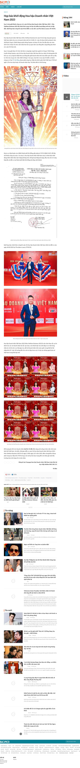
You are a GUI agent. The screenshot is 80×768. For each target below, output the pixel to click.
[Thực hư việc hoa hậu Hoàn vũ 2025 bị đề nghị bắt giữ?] (12, 491)
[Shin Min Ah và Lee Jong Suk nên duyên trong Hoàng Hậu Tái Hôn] (13, 652)
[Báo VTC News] (26, 635)
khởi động (7, 480)
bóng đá (2, 751)
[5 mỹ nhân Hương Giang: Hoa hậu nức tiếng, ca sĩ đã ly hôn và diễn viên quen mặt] (13, 667)
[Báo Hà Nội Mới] (72, 127)
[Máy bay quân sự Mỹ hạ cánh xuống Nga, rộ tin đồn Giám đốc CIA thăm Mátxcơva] (67, 66)
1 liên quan (22, 33)
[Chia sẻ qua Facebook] (5, 462)
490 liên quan (30, 595)
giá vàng (62, 747)
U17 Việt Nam (58, 749)
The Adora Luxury (23, 477)
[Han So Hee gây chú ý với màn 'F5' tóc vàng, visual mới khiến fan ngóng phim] (13, 519)
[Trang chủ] (5, 2)
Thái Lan (64, 749)
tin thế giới (48, 745)
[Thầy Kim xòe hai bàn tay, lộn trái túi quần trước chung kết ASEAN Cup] (67, 116)
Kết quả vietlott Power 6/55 (16, 751)
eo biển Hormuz (46, 749)
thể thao (52, 749)
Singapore (57, 747)
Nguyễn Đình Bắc (75, 745)
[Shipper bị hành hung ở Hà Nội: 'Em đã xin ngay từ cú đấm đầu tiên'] (67, 97)
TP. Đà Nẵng (16, 60)
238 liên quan (76, 119)
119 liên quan (32, 617)
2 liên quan (76, 137)
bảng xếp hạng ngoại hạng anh (64, 751)
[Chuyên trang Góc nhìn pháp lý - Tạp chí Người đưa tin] (5, 502)
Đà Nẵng (15, 474)
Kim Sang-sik (30, 751)
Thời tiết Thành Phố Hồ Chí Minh (64, 745)
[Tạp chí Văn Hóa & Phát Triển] (7, 33)
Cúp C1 (9, 745)
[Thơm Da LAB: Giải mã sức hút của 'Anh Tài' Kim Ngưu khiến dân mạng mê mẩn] (13, 729)
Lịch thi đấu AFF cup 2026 (6, 747)
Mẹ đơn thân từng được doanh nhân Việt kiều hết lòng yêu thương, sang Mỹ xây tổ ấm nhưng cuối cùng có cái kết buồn (40, 531)
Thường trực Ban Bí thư (49, 747)
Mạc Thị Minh (37, 477)
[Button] (10, 33)
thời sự (67, 747)
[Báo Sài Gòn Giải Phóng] (25, 595)
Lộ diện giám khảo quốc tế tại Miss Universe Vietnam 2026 (30, 500)
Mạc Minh (30, 477)
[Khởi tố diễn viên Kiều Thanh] (67, 24)
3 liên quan (33, 535)
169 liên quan (33, 666)
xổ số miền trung (37, 751)
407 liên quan (34, 712)
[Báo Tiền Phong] (25, 546)
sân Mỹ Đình (31, 747)
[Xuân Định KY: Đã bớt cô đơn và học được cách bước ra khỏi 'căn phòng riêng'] (13, 618)
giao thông (54, 745)
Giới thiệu (2, 759)
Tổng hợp (14, 759)
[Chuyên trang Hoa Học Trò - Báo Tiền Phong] (24, 564)
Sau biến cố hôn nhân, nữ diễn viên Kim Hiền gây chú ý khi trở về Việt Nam (48, 500)
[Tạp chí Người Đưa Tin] (42, 504)
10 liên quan (32, 546)
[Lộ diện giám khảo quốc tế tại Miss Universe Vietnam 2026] (30, 491)
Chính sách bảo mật (3, 762)
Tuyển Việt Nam (4, 745)
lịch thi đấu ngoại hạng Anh (28, 749)
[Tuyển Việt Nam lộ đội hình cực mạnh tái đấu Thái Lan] (67, 56)
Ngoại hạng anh (74, 751)
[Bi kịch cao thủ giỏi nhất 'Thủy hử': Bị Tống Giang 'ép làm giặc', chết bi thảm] (13, 636)
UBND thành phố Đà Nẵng (20, 480)
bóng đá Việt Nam (16, 747)
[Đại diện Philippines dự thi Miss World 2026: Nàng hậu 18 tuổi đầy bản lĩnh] (13, 565)
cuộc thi (28, 480)
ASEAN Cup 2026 (38, 749)
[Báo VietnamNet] (25, 666)
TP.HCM (8, 474)
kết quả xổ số (18, 745)
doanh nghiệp (53, 751)
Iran (13, 745)
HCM (12, 480)
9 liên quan (77, 100)
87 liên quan (77, 109)
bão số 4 (7, 749)
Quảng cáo (2, 763)
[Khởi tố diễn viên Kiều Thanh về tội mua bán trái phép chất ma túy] (67, 106)
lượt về (2, 749)
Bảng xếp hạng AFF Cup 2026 (28, 745)
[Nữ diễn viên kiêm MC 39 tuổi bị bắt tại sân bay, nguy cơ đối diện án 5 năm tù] (67, 46)
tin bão (36, 745)
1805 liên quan (34, 681)
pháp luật (41, 747)
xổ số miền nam (24, 747)
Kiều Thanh (19, 749)
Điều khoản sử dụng (3, 760)
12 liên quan (34, 697)
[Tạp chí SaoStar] (23, 504)
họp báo (43, 477)
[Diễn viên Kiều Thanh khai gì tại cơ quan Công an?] (67, 126)
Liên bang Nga (70, 749)
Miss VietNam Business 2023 (11, 477)
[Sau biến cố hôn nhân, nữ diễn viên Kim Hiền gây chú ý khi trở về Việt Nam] (49, 491)
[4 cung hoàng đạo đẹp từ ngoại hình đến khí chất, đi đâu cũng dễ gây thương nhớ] (13, 683)
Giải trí (6, 12)
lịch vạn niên (12, 749)
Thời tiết (71, 747)
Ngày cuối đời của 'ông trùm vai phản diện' (36, 544)
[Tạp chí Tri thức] (72, 119)
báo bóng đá (76, 749)
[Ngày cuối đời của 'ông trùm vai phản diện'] (13, 550)
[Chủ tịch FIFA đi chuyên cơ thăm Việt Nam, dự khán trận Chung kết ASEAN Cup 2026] (67, 34)
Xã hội (36, 747)
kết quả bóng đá (46, 751)
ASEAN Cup (8, 751)
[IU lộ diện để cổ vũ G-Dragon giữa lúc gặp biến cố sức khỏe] (13, 714)
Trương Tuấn (48, 477)
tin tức (25, 751)
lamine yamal (42, 745)
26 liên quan (31, 564)
